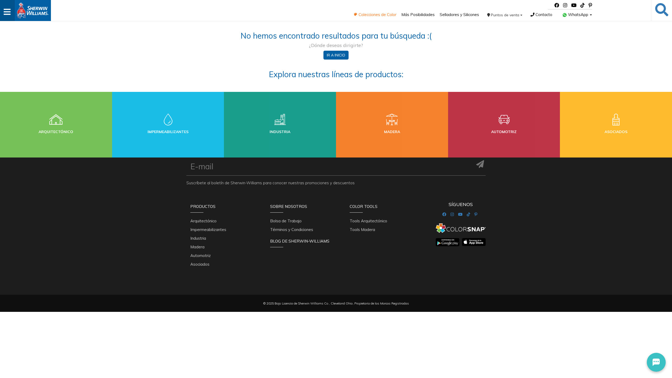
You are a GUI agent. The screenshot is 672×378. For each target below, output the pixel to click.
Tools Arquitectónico (368, 220)
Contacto (543, 14)
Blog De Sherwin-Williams (299, 241)
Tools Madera (362, 229)
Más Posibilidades (418, 14)
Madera (197, 246)
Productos (203, 206)
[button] (656, 362)
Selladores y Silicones (459, 14)
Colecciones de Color (377, 14)
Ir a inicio (336, 55)
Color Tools (363, 206)
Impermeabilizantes (208, 229)
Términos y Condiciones (291, 229)
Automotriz (200, 255)
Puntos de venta (505, 15)
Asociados (199, 264)
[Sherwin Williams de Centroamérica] (32, 8)
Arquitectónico (203, 220)
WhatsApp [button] (578, 14)
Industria (198, 238)
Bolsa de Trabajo (286, 220)
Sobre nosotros (288, 206)
